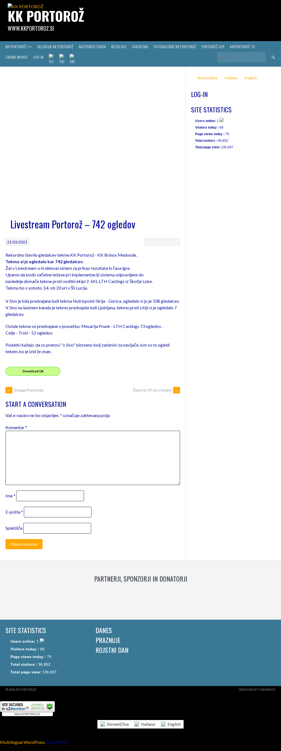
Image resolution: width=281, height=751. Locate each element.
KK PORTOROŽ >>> (18, 46)
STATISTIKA (140, 46)
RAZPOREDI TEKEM (92, 46)
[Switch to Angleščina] (72, 59)
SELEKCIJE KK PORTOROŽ (55, 46)
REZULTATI (118, 46)
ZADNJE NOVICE (16, 57)
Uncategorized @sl (162, 242)
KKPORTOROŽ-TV (242, 46)
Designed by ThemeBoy (257, 689)
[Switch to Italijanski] (62, 59)
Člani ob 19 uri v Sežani (156, 390)
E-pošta (14, 511)
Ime (10, 495)
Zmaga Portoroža (25, 390)
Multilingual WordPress (22, 742)
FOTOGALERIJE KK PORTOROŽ (175, 46)
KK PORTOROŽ (46, 15)
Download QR (33, 371)
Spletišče (14, 528)
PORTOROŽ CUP (212, 46)
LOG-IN (38, 57)
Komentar (16, 427)
